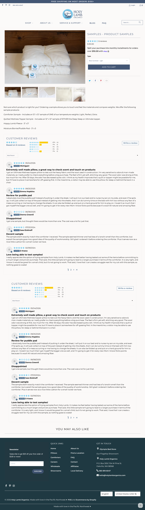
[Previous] (6, 57)
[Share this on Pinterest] (101, 80)
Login (133, 5)
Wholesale (55, 466)
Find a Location (77, 453)
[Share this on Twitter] (89, 80)
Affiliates (75, 466)
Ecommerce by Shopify (86, 500)
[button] (29, 23)
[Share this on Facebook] (95, 80)
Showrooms (56, 471)
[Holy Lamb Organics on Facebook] (2, 5)
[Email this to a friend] (106, 80)
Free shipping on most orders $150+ (72, 2)
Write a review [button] (130, 143)
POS (70, 500)
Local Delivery (77, 471)
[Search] (140, 22)
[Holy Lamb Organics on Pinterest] (6, 5)
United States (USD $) (126, 494)
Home (53, 448)
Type (89, 56)
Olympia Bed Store (108, 449)
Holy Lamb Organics (108, 459)
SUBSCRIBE (38, 471)
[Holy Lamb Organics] (72, 14)
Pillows (54, 453)
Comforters (56, 457)
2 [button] (70, 270)
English (105, 494)
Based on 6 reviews (15, 145)
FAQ (72, 457)
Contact (74, 462)
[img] (19, 163)
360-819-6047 (18, 5)
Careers (54, 462)
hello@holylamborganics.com (112, 475)
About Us (75, 448)
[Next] (83, 57)
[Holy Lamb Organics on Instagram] (9, 5)
